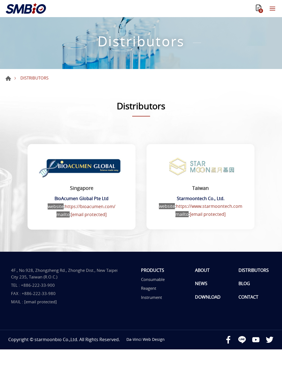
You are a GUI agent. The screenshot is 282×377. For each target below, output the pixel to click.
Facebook (228, 340)
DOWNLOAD (208, 297)
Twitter (269, 340)
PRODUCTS (152, 270)
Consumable (153, 279)
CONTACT (248, 297)
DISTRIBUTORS (253, 270)
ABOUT (202, 270)
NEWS (201, 283)
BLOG (244, 283)
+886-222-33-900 (38, 285)
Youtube (256, 340)
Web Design (154, 339)
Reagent (148, 288)
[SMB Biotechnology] (26, 8)
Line (242, 340)
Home (8, 78)
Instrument (151, 297)
